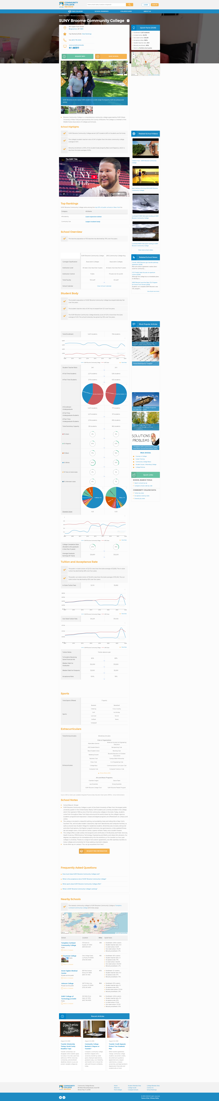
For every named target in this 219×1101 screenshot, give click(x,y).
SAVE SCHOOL (113, 56)
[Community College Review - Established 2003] (68, 4)
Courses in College (141, 456)
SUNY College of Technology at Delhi (68, 997)
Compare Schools (133, 1090)
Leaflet (117, 933)
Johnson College (67, 983)
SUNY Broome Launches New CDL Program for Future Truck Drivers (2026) (144, 283)
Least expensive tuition (94, 217)
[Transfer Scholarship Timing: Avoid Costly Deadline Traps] (70, 1029)
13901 (81, 29)
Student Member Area (134, 1086)
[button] (94, 921)
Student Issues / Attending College (146, 464)
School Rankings (152, 1090)
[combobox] (105, 4)
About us (117, 1088)
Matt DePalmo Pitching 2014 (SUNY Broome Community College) (145, 189)
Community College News (143, 462)
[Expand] (63, 921)
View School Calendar (104, 286)
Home (115, 1086)
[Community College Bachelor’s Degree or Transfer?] (94, 1029)
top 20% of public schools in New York (107, 207)
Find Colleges (118, 1090)
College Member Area (153, 1086)
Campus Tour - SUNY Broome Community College (144, 162)
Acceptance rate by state (141, 496)
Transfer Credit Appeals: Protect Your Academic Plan (117, 1046)
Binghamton (73, 29)
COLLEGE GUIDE (126, 11)
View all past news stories (153, 291)
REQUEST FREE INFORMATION (97, 851)
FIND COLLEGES (77, 11)
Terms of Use (145, 1098)
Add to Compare (68, 950)
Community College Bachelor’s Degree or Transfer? (92, 1046)
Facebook (64, 1097)
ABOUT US (147, 11)
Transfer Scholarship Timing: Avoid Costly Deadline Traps (68, 1046)
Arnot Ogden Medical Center (69, 972)
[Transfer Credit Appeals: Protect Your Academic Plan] (118, 1029)
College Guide (132, 1088)
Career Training (140, 459)
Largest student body (93, 221)
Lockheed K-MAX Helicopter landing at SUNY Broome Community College (145, 217)
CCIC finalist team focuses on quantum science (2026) (143, 273)
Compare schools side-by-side (143, 486)
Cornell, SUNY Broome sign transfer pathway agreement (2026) (145, 263)
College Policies (140, 467)
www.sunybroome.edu (76, 45)
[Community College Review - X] (60, 1097)
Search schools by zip (140, 483)
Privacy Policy (154, 1098)
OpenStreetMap (123, 933)
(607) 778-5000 (76, 40)
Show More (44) (105, 773)
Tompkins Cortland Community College (68, 944)
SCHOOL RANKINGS (101, 11)
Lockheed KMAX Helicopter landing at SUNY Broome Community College (145, 245)
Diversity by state (139, 499)
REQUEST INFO (80, 56)
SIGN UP (154, 5)
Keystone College (69, 956)
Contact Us (150, 1088)
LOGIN (146, 5)
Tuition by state (139, 493)
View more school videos (145, 250)
